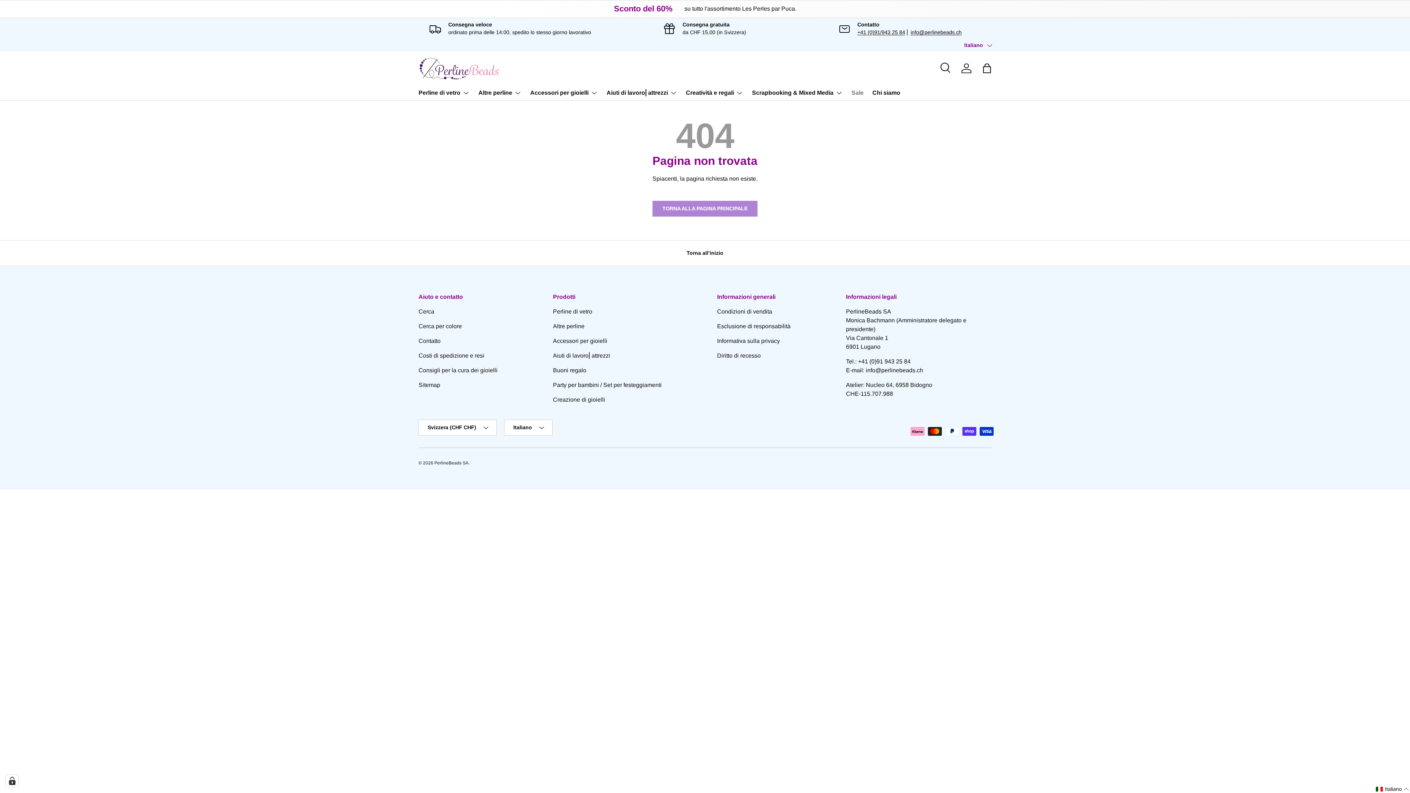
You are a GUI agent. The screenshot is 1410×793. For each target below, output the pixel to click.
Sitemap (429, 385)
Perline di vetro (439, 93)
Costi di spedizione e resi (451, 355)
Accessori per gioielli (559, 93)
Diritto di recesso (739, 355)
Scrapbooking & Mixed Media (793, 93)
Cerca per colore (440, 326)
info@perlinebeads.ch (936, 32)
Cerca (426, 311)
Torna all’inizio (705, 253)
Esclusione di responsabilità (754, 326)
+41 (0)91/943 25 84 (881, 32)
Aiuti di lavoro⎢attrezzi (637, 93)
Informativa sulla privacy (748, 341)
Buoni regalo (569, 370)
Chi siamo (886, 93)
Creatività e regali (710, 93)
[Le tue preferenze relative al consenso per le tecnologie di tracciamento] (12, 781)
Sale (858, 93)
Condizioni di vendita (744, 311)
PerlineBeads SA (451, 463)
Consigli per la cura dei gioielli (458, 370)
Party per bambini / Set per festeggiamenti (607, 385)
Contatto (430, 341)
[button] (987, 68)
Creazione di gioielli (579, 399)
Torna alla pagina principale (705, 208)
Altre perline (495, 93)
